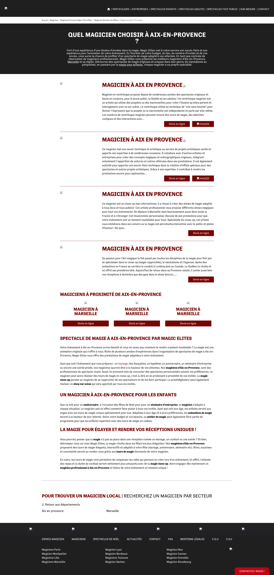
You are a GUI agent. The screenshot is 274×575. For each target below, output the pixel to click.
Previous (6, 529)
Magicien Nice (175, 549)
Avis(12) (204, 178)
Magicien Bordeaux (116, 553)
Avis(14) (204, 123)
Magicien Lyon (113, 549)
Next (267, 529)
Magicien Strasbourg (179, 561)
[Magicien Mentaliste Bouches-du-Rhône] (78, 247)
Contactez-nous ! (251, 571)
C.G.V (229, 539)
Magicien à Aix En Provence (142, 85)
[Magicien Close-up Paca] (78, 192)
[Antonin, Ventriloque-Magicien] (78, 83)
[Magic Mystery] (78, 138)
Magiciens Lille (50, 557)
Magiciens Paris (51, 549)
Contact (263, 9)
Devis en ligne (177, 123)
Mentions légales (192, 539)
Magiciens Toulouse (116, 557)
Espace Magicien (53, 539)
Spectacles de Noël (106, 539)
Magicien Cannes (176, 553)
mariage (123, 363)
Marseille (73, 61)
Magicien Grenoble (178, 557)
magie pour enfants (131, 64)
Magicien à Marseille (86, 311)
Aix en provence (53, 511)
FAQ (170, 539)
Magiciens (79, 539)
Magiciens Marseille (53, 561)
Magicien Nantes (115, 561)
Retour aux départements (62, 504)
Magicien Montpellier (54, 553)
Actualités (134, 539)
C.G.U (215, 539)
